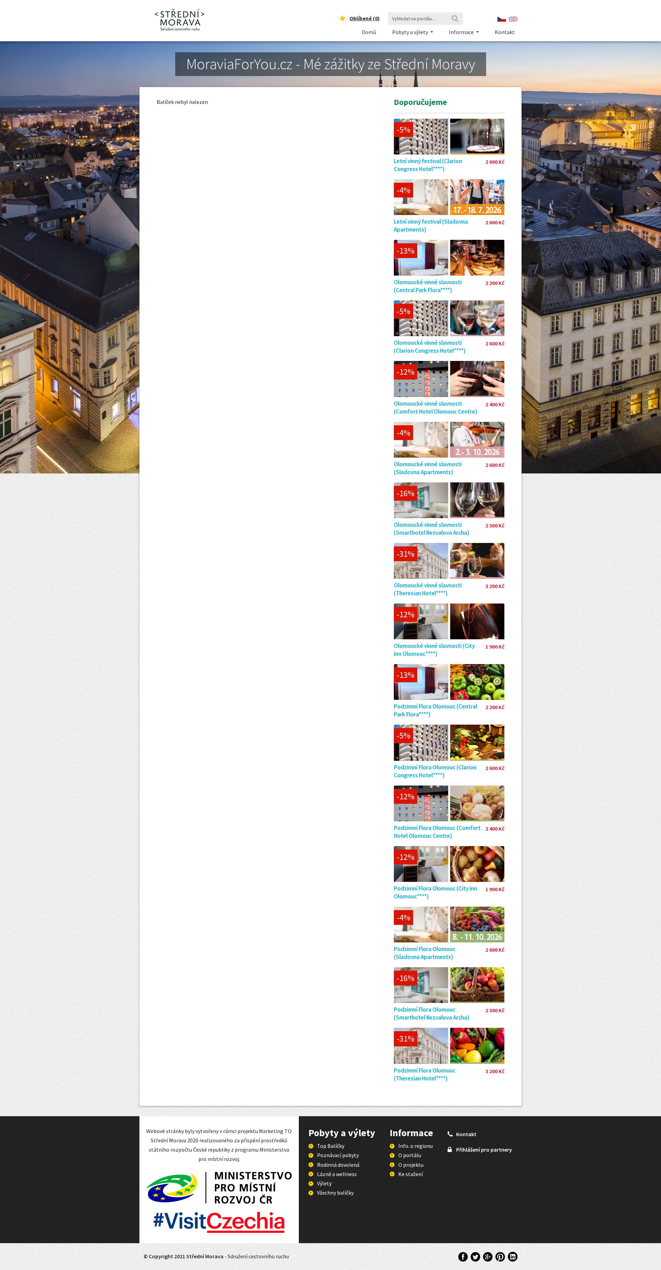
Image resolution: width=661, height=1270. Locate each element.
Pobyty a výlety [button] (410, 32)
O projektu (410, 1164)
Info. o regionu (415, 1145)
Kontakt (505, 32)
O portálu (409, 1155)
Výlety (324, 1183)
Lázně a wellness (337, 1174)
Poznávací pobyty (338, 1155)
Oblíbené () (364, 18)
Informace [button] (462, 32)
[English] (513, 18)
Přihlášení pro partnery (484, 1149)
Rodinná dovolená (338, 1164)
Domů (369, 32)
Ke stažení (410, 1174)
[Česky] (501, 18)
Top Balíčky (330, 1145)
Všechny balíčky (335, 1192)
